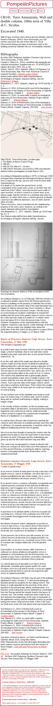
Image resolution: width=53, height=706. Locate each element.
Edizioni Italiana (21, 100)
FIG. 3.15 (5, 654)
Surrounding (24, 11)
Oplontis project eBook (28, 74)
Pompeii (13, 11)
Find (34, 11)
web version (46, 107)
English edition (33, 93)
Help (41, 11)
